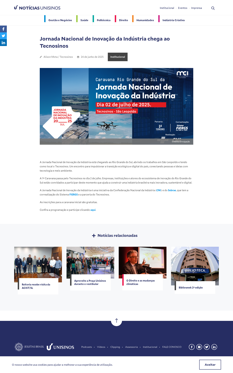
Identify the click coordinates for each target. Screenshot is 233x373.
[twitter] (207, 346)
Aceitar (210, 365)
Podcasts (86, 346)
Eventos (182, 8)
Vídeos (101, 346)
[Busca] (213, 8)
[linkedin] (214, 346)
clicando (88, 209)
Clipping (115, 346)
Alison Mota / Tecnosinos (58, 56)
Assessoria (131, 346)
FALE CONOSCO (171, 346)
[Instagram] (199, 346)
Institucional (167, 8)
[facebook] (192, 346)
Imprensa (196, 8)
